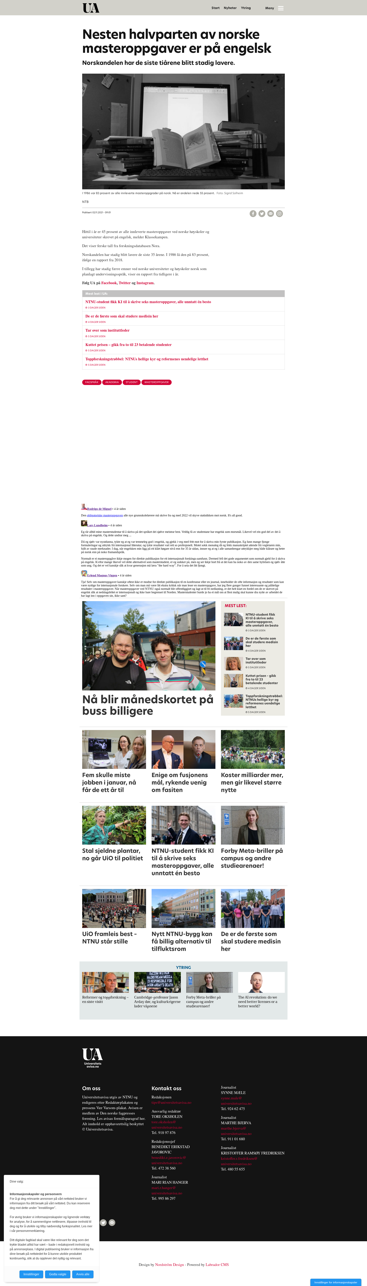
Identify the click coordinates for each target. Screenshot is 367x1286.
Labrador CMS (217, 1264)
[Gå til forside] (91, 8)
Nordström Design (169, 1264)
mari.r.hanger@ (164, 1187)
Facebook (109, 283)
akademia (112, 382)
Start (216, 8)
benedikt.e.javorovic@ (169, 1157)
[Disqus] (183, 450)
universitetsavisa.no (167, 1127)
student (132, 382)
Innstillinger (31, 1274)
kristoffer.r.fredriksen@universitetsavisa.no (239, 1161)
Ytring (246, 8)
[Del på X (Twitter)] (261, 213)
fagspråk (91, 382)
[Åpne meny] (281, 8)
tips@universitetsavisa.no (171, 1102)
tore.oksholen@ (164, 1121)
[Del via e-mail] (270, 213)
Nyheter (230, 8)
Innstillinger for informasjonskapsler (335, 1282)
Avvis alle (82, 1274)
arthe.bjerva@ (235, 1128)
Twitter (125, 283)
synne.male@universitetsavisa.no (236, 1100)
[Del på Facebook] (253, 213)
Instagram (145, 283)
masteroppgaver (157, 382)
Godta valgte (57, 1274)
